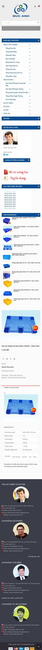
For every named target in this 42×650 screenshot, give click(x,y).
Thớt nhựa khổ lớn (12, 66)
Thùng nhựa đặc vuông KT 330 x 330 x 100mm (24, 218)
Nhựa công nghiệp (10, 45)
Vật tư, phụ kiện (11, 99)
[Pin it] (14, 358)
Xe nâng (6, 106)
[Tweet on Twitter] (7, 358)
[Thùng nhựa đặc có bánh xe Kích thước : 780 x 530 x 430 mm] (7, 257)
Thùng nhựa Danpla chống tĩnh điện (17, 92)
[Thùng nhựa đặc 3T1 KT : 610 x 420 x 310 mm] (7, 302)
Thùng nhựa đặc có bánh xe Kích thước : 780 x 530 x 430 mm (25, 254)
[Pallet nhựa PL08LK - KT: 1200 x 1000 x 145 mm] (7, 230)
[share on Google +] (10, 358)
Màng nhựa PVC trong (12, 62)
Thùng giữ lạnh (10, 69)
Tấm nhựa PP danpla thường (14, 89)
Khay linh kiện (10, 59)
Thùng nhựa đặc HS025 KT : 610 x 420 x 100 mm (26, 290)
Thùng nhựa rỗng (11, 52)
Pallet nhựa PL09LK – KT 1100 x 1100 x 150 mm (25, 236)
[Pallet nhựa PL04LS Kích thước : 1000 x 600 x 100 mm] (8, 248)
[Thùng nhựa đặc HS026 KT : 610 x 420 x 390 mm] (7, 284)
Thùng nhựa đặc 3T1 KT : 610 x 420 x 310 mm (27, 299)
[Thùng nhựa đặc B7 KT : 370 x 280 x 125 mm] (7, 266)
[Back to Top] (38, 646)
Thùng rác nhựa (11, 55)
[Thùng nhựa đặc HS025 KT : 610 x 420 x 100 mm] (7, 293)
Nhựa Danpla (8, 80)
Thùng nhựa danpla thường (14, 96)
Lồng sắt (6, 113)
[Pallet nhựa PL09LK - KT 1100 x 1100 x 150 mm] (7, 239)
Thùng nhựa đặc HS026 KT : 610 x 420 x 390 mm (26, 281)
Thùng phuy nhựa (11, 76)
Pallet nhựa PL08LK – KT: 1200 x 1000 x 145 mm (26, 227)
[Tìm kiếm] (38, 22)
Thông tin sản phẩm (11, 387)
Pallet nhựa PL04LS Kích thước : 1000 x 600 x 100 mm (26, 245)
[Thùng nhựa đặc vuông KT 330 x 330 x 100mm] (7, 221)
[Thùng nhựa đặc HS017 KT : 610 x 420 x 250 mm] (7, 275)
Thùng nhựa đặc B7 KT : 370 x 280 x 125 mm (26, 262)
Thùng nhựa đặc (11, 48)
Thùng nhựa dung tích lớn (14, 73)
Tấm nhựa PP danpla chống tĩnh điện (16, 84)
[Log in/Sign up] (35, 6)
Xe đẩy (6, 110)
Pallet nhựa (8, 103)
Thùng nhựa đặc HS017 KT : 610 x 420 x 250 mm (26, 272)
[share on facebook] (3, 358)
